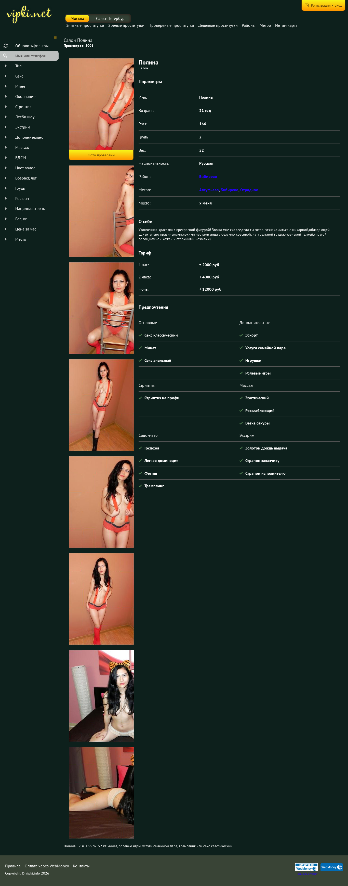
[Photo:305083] (101, 793)
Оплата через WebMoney (47, 865)
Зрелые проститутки (126, 25)
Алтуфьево (209, 189)
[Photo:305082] (101, 696)
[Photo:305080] (101, 502)
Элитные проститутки (85, 25)
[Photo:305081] (101, 599)
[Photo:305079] (101, 405)
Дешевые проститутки (218, 25)
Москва (77, 18)
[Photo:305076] (101, 104)
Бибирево (208, 176)
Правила (13, 865)
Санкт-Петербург (111, 18)
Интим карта (286, 25)
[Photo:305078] (101, 308)
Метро (265, 25)
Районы (249, 25)
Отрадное (249, 189)
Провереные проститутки (171, 25)
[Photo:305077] (101, 211)
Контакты (81, 865)
